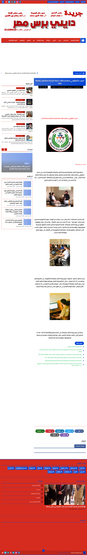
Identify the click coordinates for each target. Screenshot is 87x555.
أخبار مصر (66, 40)
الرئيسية (83, 2)
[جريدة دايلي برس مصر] (43, 19)
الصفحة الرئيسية (61, 87)
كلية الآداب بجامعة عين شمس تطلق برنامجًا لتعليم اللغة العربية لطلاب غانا (63, 357)
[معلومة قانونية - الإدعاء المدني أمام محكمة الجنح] (29, 102)
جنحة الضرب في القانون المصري (16, 90)
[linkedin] (14, 2)
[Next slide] (3, 149)
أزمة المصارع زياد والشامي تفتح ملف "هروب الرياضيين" (13, 202)
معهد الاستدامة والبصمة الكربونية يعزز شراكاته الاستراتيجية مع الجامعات (63, 360)
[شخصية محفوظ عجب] (29, 126)
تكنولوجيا (22, 40)
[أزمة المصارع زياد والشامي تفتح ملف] (27, 203)
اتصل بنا (62, 2)
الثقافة (47, 468)
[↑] (43, 550)
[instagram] (17, 2)
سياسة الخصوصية (69, 2)
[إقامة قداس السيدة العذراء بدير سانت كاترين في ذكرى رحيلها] (27, 184)
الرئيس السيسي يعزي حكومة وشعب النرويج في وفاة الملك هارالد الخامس (13, 211)
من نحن (77, 2)
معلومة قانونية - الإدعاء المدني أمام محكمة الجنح (14, 103)
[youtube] (6, 2)
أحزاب (81, 468)
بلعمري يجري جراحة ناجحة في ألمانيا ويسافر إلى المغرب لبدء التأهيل (13, 222)
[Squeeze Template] (84, 552)
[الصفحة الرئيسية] (83, 40)
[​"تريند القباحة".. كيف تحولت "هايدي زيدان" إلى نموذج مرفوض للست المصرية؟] (29, 114)
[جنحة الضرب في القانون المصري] (29, 90)
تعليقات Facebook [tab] (80, 446)
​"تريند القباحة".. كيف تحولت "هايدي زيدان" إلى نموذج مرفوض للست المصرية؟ (13, 115)
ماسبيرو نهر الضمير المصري (74, 346)
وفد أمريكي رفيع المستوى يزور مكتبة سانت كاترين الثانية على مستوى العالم (13, 192)
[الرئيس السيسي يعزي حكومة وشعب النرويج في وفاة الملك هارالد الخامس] (27, 212)
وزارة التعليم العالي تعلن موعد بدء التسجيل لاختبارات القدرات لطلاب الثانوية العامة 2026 (60, 354)
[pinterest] (11, 552)
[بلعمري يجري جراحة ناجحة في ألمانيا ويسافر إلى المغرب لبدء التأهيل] (27, 222)
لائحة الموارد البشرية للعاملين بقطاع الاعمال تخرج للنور (15, 139)
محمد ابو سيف (81, 509)
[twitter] (9, 2)
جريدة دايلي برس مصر (63, 553)
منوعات (51, 472)
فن (33, 40)
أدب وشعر (63, 468)
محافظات (67, 472)
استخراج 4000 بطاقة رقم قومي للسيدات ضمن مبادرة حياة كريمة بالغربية (17, 167)
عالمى (54, 40)
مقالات (58, 472)
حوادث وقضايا (40, 40)
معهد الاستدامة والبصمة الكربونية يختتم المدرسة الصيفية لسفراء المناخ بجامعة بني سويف (60, 350)
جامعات (53, 87)
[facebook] (20, 2)
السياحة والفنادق (13, 40)
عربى (59, 40)
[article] (17, 162)
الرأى (39, 468)
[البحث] (3, 2)
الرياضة (48, 40)
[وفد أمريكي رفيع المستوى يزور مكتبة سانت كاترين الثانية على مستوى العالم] (27, 193)
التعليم (29, 40)
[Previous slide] (6, 149)
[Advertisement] (43, 59)
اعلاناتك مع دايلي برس (53, 2)
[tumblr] (12, 2)
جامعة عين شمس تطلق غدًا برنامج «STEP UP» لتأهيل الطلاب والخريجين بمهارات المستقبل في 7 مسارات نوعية (59, 364)
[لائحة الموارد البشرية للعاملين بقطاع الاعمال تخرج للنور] (29, 138)
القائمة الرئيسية (75, 40)
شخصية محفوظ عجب (19, 126)
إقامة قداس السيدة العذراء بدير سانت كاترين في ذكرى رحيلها (34, 73)
